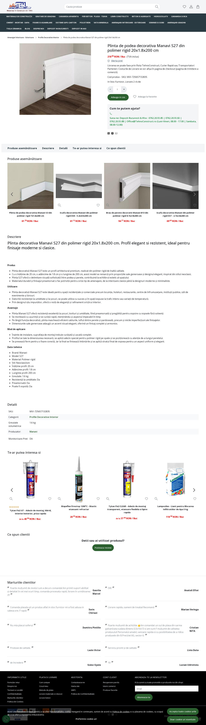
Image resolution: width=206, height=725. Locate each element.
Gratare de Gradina (45, 16)
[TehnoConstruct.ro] (23, 6)
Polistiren (85, 22)
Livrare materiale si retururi (50, 694)
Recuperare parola (111, 682)
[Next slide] (194, 194)
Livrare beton (45, 698)
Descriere (48, 148)
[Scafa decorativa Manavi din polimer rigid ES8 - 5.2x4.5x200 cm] (79, 186)
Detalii (63, 148)
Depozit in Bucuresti (58, 28)
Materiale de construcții (19, 16)
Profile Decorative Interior (48, 37)
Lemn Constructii (120, 16)
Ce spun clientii (116, 148)
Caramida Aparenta (69, 16)
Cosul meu (43, 686)
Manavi (33, 431)
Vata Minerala (101, 22)
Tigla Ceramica (13, 28)
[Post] (109, 133)
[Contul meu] (191, 6)
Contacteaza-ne (78, 682)
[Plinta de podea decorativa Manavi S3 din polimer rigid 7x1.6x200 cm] (30, 186)
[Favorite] (184, 6)
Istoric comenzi (109, 686)
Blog (27, 28)
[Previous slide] (12, 194)
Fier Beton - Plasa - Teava (94, 16)
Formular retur (13, 682)
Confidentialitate (14, 694)
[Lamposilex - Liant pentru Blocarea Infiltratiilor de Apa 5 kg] (175, 479)
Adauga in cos (118, 97)
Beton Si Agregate (141, 16)
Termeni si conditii (15, 690)
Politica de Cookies (15, 701)
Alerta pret (117, 60)
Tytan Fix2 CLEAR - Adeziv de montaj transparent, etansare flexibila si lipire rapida (127, 509)
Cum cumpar (44, 682)
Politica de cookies (121, 711)
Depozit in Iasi (79, 28)
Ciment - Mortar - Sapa (17, 22)
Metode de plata (46, 690)
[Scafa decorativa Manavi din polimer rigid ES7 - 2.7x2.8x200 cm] (175, 186)
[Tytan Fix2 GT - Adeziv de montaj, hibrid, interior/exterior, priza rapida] (30, 479)
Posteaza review (103, 547)
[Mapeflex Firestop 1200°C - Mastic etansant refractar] (79, 479)
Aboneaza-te (143, 697)
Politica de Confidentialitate (82, 694)
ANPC (73, 690)
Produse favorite (110, 690)
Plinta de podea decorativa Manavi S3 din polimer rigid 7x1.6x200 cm (30, 214)
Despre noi (38, 28)
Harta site (75, 686)
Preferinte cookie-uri (86, 719)
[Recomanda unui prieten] (117, 133)
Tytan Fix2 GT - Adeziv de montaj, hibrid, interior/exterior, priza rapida (30, 512)
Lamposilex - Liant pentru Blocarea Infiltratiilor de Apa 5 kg (175, 508)
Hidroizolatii (161, 16)
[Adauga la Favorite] (49, 205)
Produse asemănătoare (22, 148)
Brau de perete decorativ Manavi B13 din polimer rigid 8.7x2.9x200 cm (127, 214)
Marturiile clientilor (15, 698)
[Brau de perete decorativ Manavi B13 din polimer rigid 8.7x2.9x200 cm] (127, 186)
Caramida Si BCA (179, 16)
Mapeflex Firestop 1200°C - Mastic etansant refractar (79, 508)
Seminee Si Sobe (156, 22)
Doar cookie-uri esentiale (182, 719)
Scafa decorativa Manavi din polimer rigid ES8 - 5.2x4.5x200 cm (79, 214)
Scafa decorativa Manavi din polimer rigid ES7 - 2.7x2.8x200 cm (176, 214)
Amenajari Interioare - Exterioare (129, 22)
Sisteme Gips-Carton (66, 22)
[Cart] (198, 6)
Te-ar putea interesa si (87, 148)
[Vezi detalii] (11, 205)
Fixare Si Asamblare (42, 22)
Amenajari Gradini (176, 22)
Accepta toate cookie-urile (182, 711)
